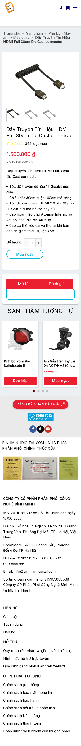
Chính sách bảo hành (21, 700)
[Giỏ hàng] (67, 7)
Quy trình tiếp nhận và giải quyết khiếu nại (37, 651)
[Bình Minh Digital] (29, 7)
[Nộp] (72, 20)
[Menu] (75, 7)
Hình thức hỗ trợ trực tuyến (26, 658)
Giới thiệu (10, 617)
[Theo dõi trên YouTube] (48, 429)
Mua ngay (24, 254)
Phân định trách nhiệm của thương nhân (36, 731)
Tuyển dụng (13, 624)
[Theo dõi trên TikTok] (40, 429)
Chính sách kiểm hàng (21, 716)
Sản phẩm (34, 33)
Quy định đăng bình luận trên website (34, 666)
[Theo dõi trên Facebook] (33, 429)
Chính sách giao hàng (21, 685)
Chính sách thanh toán (22, 723)
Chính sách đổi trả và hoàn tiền (29, 708)
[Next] (61, 82)
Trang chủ (11, 33)
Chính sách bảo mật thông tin (27, 692)
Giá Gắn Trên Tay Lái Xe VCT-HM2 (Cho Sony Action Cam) (59, 363)
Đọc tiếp (20, 380)
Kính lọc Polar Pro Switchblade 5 (17, 363)
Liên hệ (9, 632)
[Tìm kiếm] (60, 7)
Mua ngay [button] (60, 380)
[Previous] (20, 82)
